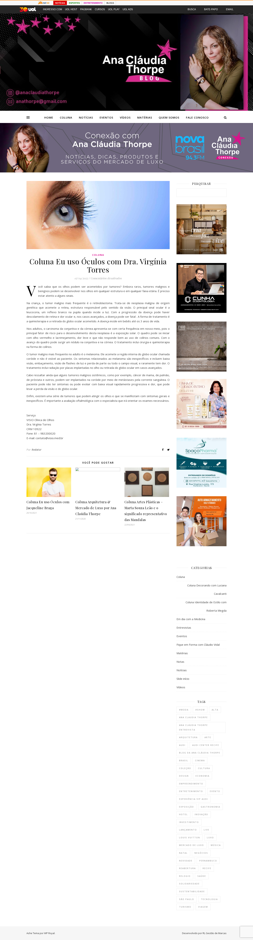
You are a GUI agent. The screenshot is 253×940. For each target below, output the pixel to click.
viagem (203, 906)
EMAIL (229, 9)
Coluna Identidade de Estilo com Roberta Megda (206, 606)
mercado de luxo (191, 845)
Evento (215, 791)
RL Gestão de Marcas (215, 933)
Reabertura (187, 868)
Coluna (66, 117)
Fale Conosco (197, 117)
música (216, 845)
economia (202, 775)
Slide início (183, 679)
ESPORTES (74, 3)
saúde (201, 876)
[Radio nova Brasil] (126, 171)
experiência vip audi (193, 799)
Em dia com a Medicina (191, 619)
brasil (183, 760)
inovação (201, 814)
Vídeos (125, 117)
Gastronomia (210, 806)
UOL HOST (71, 9)
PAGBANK (86, 9)
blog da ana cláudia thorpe (199, 752)
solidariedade (189, 883)
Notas (180, 661)
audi (182, 745)
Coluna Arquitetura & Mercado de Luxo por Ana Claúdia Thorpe (95, 508)
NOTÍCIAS (60, 3)
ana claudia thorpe (193, 717)
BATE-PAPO (211, 9)
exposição (186, 806)
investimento (189, 822)
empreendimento (191, 783)
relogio (185, 876)
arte (207, 737)
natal (183, 852)
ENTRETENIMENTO (93, 3)
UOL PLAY (114, 9)
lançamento (188, 829)
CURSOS (100, 9)
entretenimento (191, 791)
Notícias (86, 117)
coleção (185, 768)
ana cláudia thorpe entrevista (193, 727)
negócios (201, 852)
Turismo (185, 906)
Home (48, 117)
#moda (184, 709)
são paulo (186, 899)
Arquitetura (188, 737)
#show (200, 709)
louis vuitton (189, 837)
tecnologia (209, 899)
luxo (210, 837)
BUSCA (192, 9)
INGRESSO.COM (52, 9)
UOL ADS (128, 9)
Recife (207, 868)
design (184, 775)
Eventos (106, 117)
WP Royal (49, 933)
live (206, 829)
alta (215, 709)
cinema (200, 760)
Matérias (144, 117)
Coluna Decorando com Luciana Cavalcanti (207, 589)
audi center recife (205, 745)
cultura (204, 768)
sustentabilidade (192, 891)
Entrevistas (184, 627)
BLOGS (110, 3)
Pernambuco (208, 860)
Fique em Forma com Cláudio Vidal (198, 644)
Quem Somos (169, 117)
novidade (185, 860)
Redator (37, 449)
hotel (183, 814)
